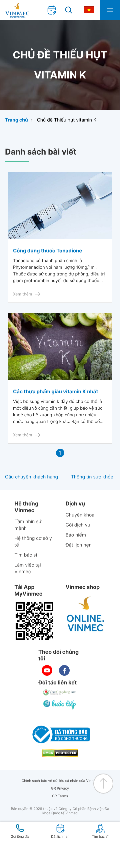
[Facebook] (64, 670)
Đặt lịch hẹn (79, 545)
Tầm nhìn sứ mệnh (27, 525)
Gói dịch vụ (78, 525)
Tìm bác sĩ (25, 555)
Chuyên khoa (80, 515)
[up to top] (103, 784)
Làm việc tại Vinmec (27, 568)
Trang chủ (16, 120)
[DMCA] (60, 753)
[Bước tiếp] (60, 704)
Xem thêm (22, 293)
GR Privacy (60, 788)
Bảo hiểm (76, 535)
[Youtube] (47, 670)
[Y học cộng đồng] (60, 692)
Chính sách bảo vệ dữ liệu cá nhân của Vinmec (60, 781)
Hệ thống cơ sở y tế (33, 542)
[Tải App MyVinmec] (34, 621)
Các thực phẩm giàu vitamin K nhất (55, 391)
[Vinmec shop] (86, 614)
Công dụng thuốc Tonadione (47, 250)
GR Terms (60, 796)
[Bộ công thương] (60, 734)
